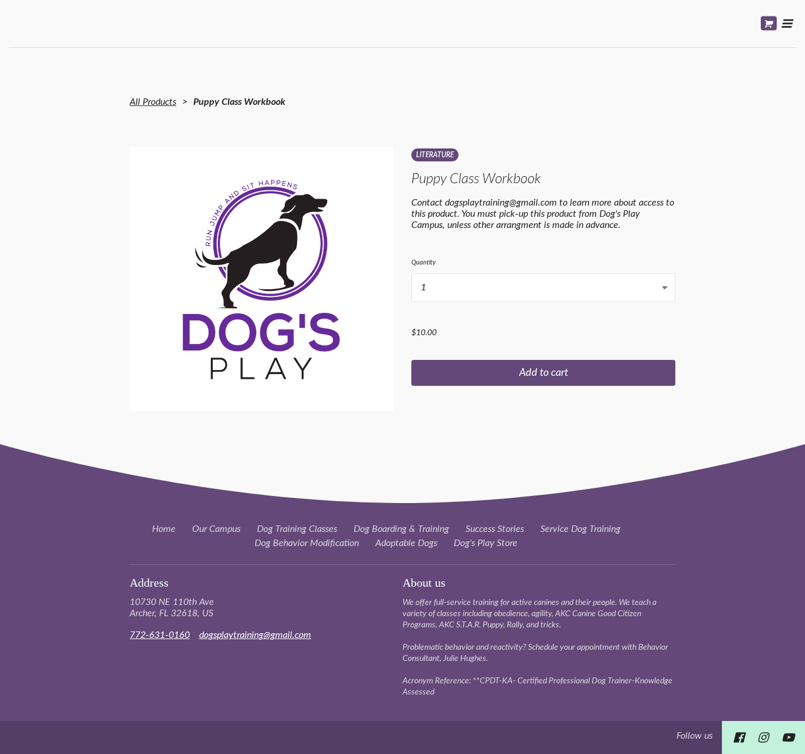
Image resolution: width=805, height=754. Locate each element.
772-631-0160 (160, 635)
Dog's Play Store (485, 543)
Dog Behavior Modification (307, 543)
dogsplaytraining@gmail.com (255, 635)
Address (149, 582)
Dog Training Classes (297, 529)
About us (424, 582)
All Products (153, 102)
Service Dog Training (580, 529)
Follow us (694, 735)
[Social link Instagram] (763, 737)
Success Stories (495, 529)
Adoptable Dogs (406, 543)
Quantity (423, 262)
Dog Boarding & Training (401, 529)
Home (164, 529)
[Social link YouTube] (788, 737)
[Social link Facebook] (739, 737)
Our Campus (216, 529)
